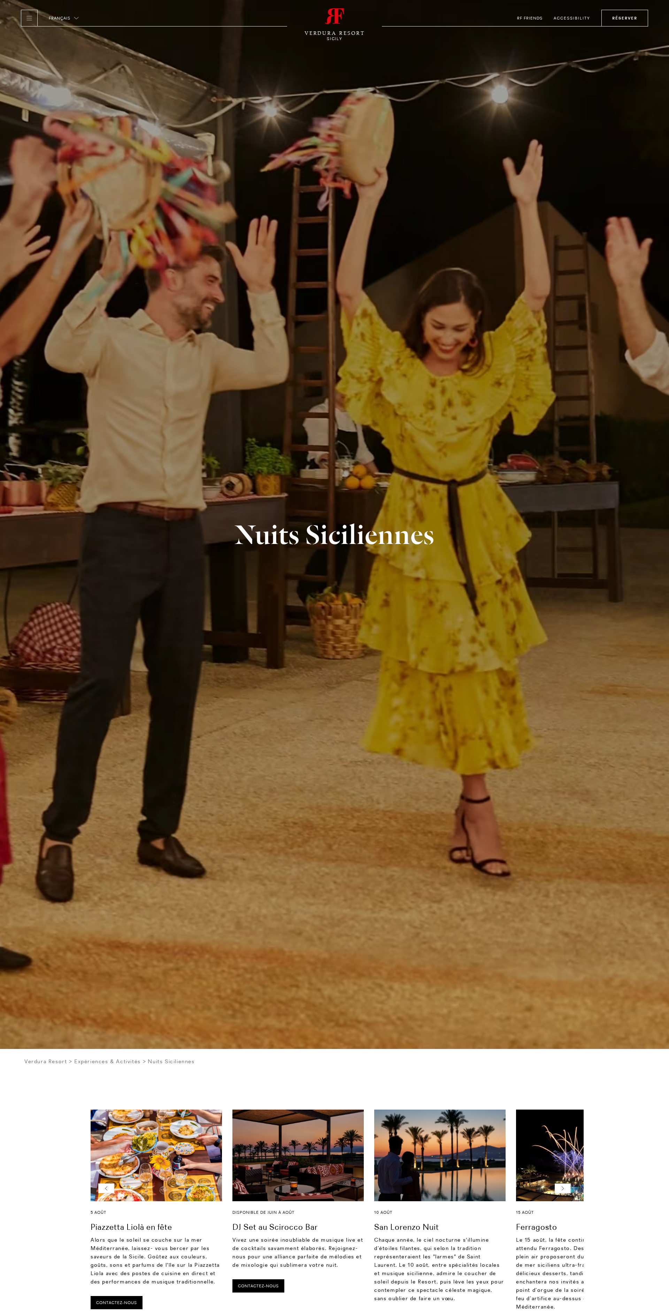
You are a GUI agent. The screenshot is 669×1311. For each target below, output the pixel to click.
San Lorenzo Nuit (406, 1227)
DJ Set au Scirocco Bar (275, 1227)
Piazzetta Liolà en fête (131, 1227)
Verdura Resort (45, 1061)
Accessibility (572, 18)
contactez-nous (116, 1302)
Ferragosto (536, 1227)
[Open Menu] (29, 18)
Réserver (624, 18)
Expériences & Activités (107, 1061)
